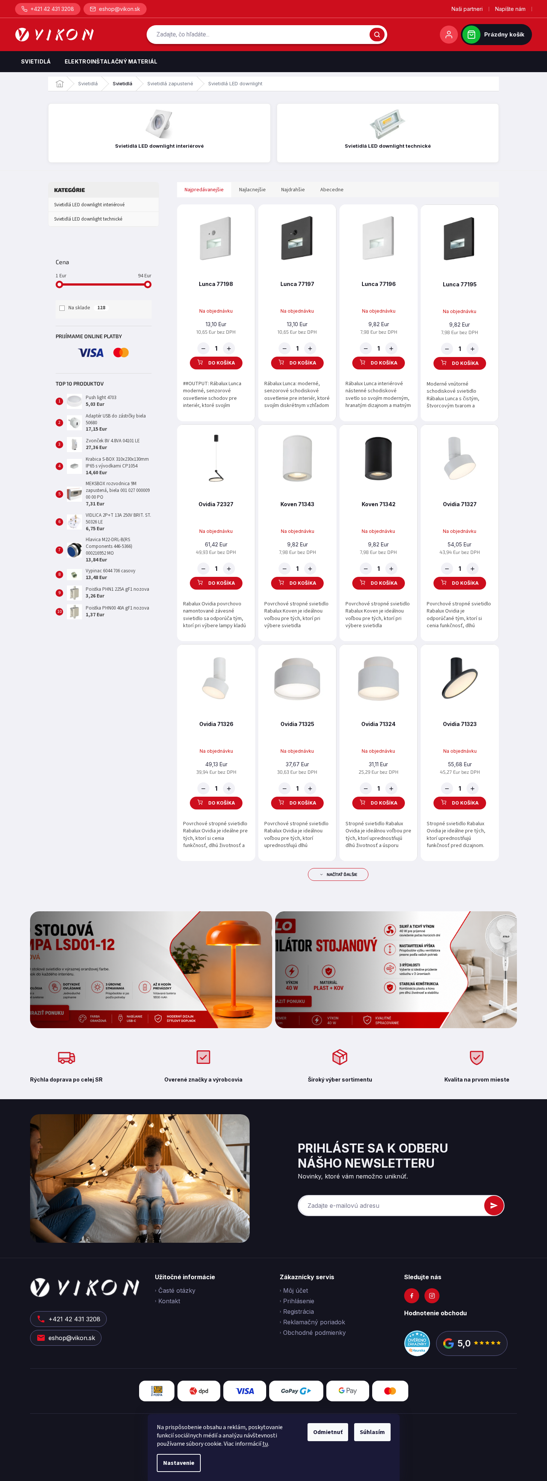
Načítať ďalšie (342, 874)
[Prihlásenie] (449, 35)
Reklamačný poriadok (314, 1322)
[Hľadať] (377, 34)
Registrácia (298, 1311)
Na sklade (86, 308)
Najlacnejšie (252, 190)
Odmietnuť (327, 1432)
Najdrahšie (293, 190)
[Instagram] (431, 1295)
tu (265, 1444)
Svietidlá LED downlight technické (88, 219)
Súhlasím (372, 1432)
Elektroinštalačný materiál (111, 61)
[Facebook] (411, 1295)
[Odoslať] (494, 1205)
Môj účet (295, 1290)
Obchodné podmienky (314, 1332)
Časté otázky (176, 1290)
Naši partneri (467, 9)
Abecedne (332, 190)
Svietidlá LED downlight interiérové (89, 204)
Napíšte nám (510, 9)
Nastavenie (178, 1463)
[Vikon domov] (54, 34)
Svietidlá (36, 61)
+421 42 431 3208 (52, 9)
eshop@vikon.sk (119, 9)
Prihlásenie (298, 1301)
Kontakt (169, 1301)
